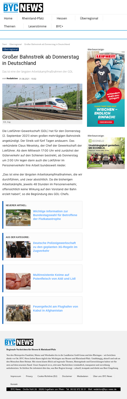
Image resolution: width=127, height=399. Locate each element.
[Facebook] (4, 34)
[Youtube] (45, 34)
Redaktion (12, 78)
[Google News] (54, 34)
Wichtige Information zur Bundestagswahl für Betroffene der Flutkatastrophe (55, 215)
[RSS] (21, 34)
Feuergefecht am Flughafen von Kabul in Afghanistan (55, 308)
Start (4, 44)
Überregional (15, 44)
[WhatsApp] (37, 34)
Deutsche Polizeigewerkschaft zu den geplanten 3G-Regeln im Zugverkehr (55, 246)
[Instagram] (12, 34)
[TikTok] (29, 34)
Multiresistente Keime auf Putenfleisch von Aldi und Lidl (54, 276)
